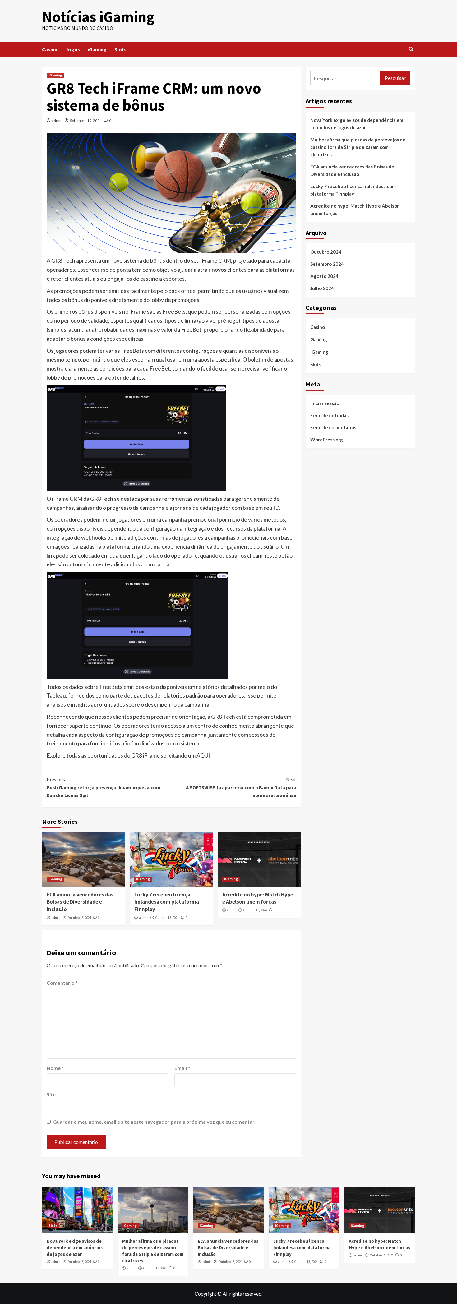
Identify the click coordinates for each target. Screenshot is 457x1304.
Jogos (72, 49)
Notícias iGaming (98, 16)
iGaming (97, 49)
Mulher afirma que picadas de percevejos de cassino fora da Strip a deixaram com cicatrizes (357, 147)
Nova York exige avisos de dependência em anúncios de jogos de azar (356, 123)
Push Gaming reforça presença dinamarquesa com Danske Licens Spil (103, 787)
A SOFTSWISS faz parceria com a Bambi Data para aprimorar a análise (241, 787)
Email (182, 1068)
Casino (50, 49)
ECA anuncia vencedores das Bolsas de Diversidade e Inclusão (80, 902)
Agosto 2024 (324, 276)
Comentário (62, 983)
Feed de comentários (333, 427)
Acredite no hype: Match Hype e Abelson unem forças (257, 898)
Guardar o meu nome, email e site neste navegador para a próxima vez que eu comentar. (154, 1122)
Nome (55, 1068)
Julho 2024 (322, 288)
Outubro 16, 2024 (79, 1262)
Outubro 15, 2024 (79, 917)
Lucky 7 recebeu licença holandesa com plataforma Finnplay (166, 902)
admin (57, 120)
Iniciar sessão (324, 403)
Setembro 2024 (327, 264)
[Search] (411, 49)
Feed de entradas (329, 415)
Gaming (318, 339)
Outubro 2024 (325, 252)
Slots (120, 49)
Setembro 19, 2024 (86, 120)
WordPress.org (326, 439)
